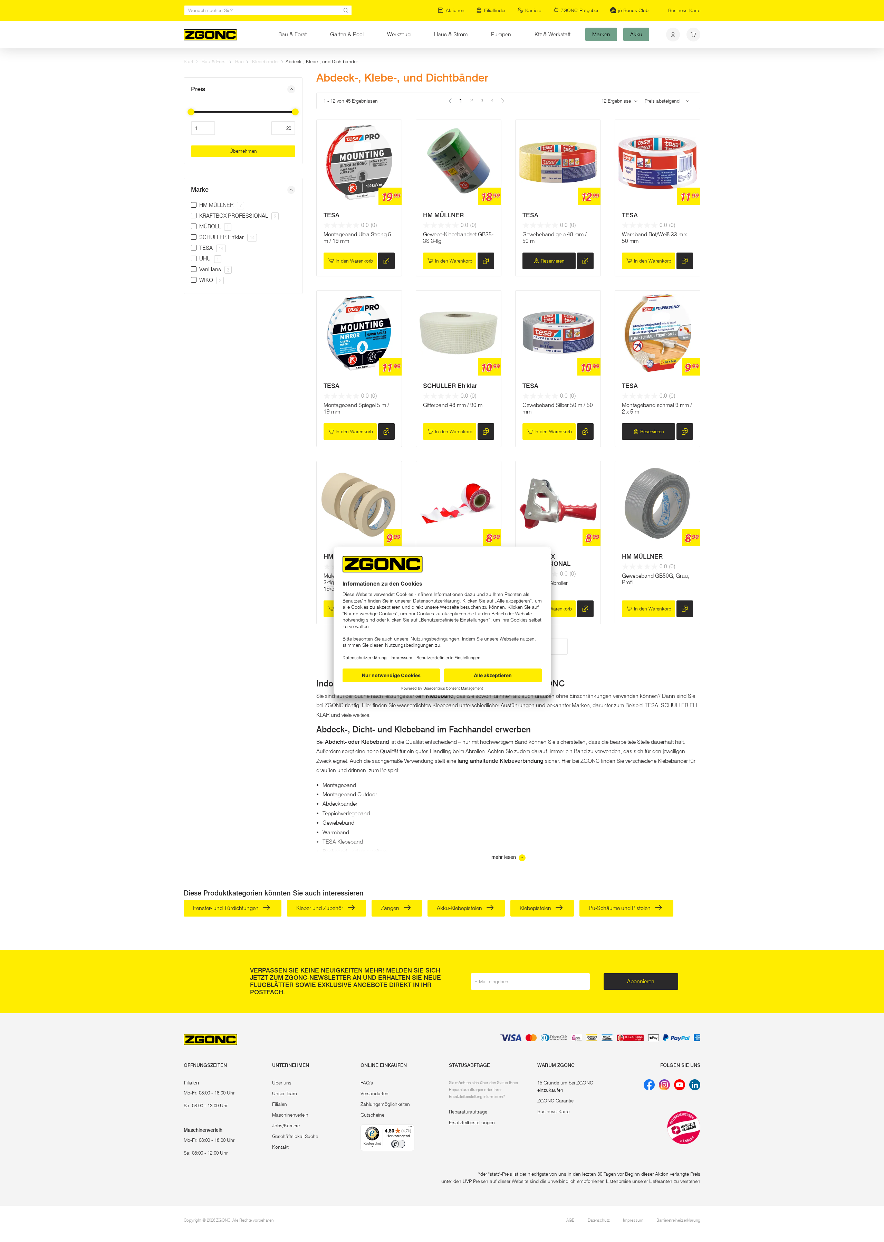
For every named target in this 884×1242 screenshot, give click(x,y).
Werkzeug (399, 34)
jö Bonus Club (633, 10)
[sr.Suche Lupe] (346, 10)
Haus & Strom (451, 34)
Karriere (533, 10)
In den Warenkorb (354, 261)
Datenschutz (599, 1220)
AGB (570, 1220)
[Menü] (410, 1128)
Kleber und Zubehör (320, 908)
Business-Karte (684, 10)
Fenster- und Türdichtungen (226, 908)
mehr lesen (504, 857)
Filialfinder (495, 10)
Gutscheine (372, 1115)
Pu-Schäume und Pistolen (620, 908)
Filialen (279, 1104)
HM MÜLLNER (443, 215)
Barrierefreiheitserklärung (678, 1220)
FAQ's (367, 1082)
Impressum (633, 1220)
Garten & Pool (347, 34)
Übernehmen (243, 151)
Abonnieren (640, 981)
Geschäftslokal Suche (295, 1136)
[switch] (398, 1144)
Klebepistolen (536, 908)
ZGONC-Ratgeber (579, 10)
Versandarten (374, 1093)
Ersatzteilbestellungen (472, 1122)
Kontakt (280, 1147)
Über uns (281, 1082)
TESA (331, 215)
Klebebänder (265, 61)
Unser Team (284, 1093)
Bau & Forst (292, 34)
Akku (636, 34)
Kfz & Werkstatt (552, 34)
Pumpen (501, 34)
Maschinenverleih (290, 1115)
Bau (239, 61)
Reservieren (553, 261)
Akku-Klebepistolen (460, 908)
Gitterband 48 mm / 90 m (452, 405)
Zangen (391, 908)
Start (188, 61)
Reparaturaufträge (468, 1112)
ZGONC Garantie (555, 1100)
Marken (601, 34)
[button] (243, 89)
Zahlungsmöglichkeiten (385, 1104)
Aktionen (455, 10)
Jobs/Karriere (286, 1125)
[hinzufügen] (386, 261)
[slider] (191, 111)
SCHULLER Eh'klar (450, 386)
